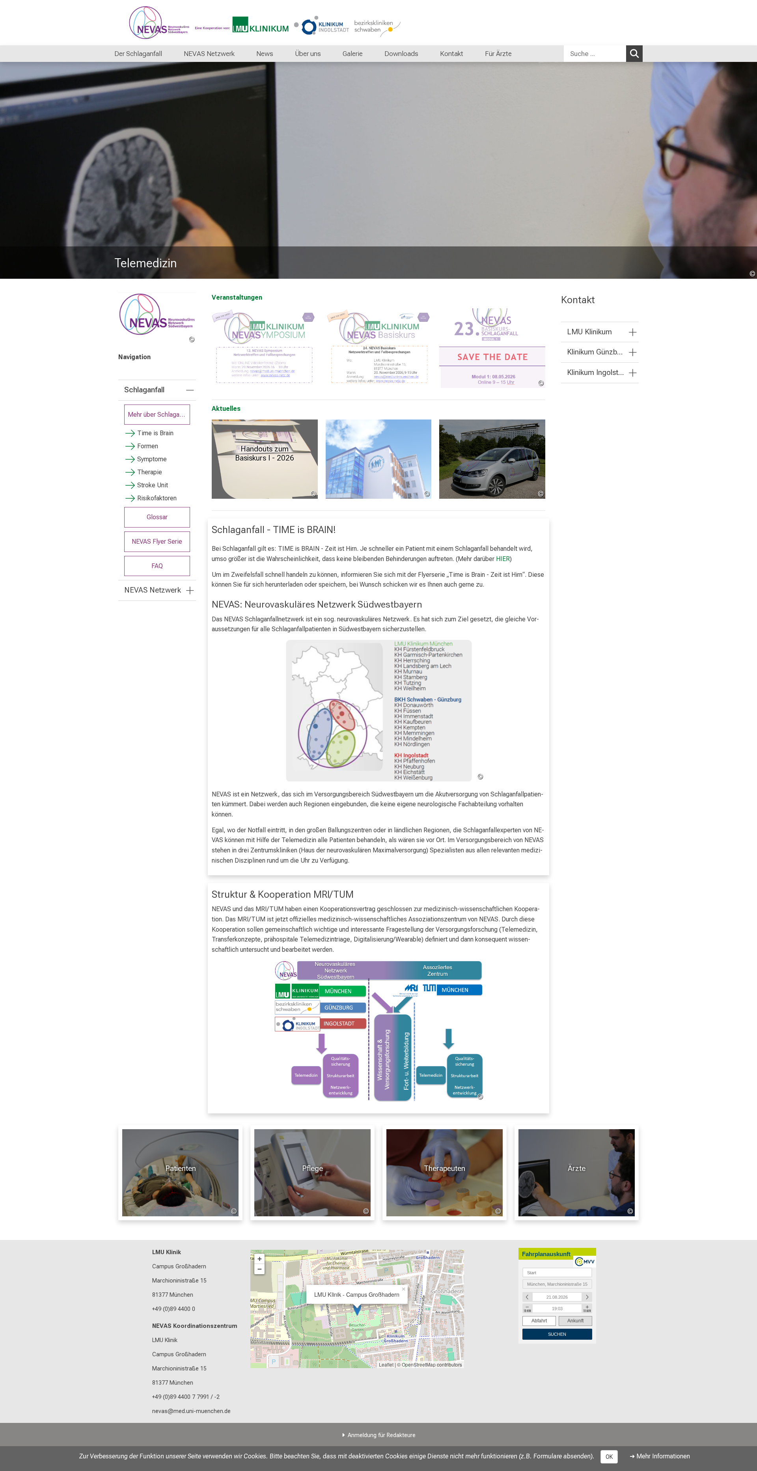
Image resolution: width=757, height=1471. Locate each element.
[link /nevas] (157, 318)
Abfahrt (539, 1321)
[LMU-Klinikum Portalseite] (161, 22)
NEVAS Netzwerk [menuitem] (209, 54)
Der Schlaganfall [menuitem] (138, 54)
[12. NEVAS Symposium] (265, 348)
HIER (503, 559)
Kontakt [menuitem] (451, 54)
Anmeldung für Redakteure (382, 1435)
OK (609, 1457)
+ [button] (259, 1259)
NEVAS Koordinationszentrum (194, 1326)
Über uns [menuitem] (308, 54)
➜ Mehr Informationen (660, 1456)
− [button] (259, 1269)
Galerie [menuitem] (353, 54)
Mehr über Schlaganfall (159, 414)
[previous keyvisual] (9, 170)
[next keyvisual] (748, 170)
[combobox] (603, 53)
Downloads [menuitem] (401, 54)
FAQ (157, 566)
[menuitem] (170, 54)
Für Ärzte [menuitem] (498, 54)
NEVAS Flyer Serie (157, 541)
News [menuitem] (264, 54)
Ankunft (575, 1321)
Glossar (157, 517)
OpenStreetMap (419, 1364)
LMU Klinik (166, 1252)
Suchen (634, 53)
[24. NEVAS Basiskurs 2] (379, 348)
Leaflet (386, 1364)
